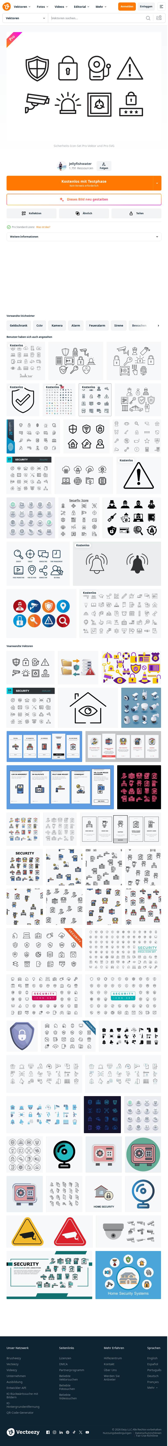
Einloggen (146, 6)
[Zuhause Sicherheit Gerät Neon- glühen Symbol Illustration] (139, 785)
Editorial (80, 7)
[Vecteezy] (6, 6)
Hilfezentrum (113, 1356)
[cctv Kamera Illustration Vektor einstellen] (128, 1229)
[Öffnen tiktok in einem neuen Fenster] (74, 1430)
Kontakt (109, 1362)
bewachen (139, 323)
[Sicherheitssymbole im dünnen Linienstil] (78, 515)
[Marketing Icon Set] (38, 562)
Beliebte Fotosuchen (67, 1385)
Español (149, 1362)
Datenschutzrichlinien (145, 1430)
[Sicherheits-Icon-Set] (31, 665)
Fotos (41, 7)
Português (151, 1368)
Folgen (104, 168)
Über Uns (110, 1368)
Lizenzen (65, 1356)
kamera (57, 323)
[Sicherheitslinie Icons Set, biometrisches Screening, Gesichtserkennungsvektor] (102, 1112)
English (149, 1356)
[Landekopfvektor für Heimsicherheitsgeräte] (49, 1273)
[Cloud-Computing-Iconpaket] (84, 473)
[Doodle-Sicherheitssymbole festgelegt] (26, 359)
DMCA (63, 1362)
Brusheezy (14, 1356)
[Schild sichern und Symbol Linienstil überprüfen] (23, 397)
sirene (118, 323)
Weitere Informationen (24, 234)
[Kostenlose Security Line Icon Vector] (75, 359)
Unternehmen (16, 1374)
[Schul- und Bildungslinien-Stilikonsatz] (120, 611)
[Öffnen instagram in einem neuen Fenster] (54, 1430)
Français (150, 1380)
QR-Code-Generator (20, 1410)
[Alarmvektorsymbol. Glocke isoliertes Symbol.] (117, 562)
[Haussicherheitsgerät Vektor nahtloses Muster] (64, 865)
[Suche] (148, 18)
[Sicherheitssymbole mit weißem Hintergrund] (95, 397)
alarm (76, 323)
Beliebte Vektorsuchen (68, 1375)
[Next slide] (151, 323)
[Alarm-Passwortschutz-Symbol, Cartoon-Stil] (22, 1034)
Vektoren (20, 7)
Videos (59, 7)
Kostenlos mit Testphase (84, 183)
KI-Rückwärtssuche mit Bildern (22, 1393)
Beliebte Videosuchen (68, 1394)
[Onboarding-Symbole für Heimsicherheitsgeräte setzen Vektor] (44, 744)
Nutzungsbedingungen (114, 1430)
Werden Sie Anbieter (112, 1375)
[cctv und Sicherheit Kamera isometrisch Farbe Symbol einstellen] (141, 706)
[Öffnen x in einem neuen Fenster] (80, 1430)
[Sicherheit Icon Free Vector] (41, 611)
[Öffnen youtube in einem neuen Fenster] (87, 1430)
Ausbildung (15, 1380)
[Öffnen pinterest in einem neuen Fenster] (67, 1430)
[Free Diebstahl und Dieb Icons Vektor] (132, 515)
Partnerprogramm (71, 1368)
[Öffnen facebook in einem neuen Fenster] (48, 1430)
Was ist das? (43, 227)
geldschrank (18, 323)
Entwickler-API (16, 1385)
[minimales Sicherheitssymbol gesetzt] (33, 434)
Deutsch (150, 1374)
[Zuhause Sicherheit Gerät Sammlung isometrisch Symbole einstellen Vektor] (64, 1192)
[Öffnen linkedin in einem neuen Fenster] (61, 1430)
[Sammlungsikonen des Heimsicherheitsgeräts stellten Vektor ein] (23, 827)
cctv (39, 323)
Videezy (12, 1368)
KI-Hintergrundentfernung (23, 1402)
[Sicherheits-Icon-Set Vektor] (59, 397)
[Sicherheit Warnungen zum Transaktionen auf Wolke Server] (78, 665)
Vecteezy (12, 1362)
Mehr (99, 7)
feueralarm (97, 323)
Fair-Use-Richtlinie (144, 1433)
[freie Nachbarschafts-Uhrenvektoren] (137, 434)
